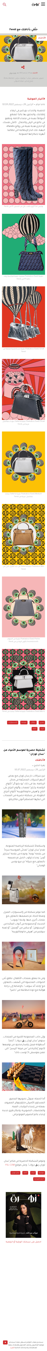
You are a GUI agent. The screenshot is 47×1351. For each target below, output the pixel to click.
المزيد (12, 1348)
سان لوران (15, 1173)
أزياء (42, 729)
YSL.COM (10, 1165)
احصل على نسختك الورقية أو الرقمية (23, 1242)
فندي (42, 722)
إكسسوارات (12, 722)
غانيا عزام (40, 104)
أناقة (34, 729)
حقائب (33, 722)
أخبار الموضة (39, 1179)
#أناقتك (34, 73)
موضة (24, 722)
